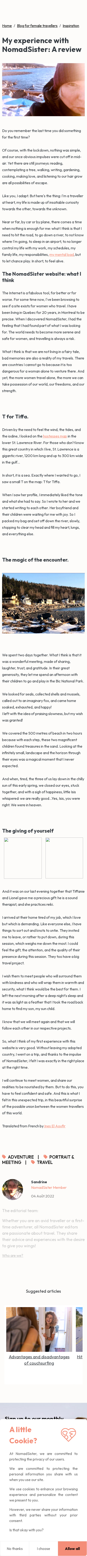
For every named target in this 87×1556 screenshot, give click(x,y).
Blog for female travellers (37, 25)
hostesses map (54, 436)
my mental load (61, 254)
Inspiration (71, 25)
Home (7, 25)
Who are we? (12, 1255)
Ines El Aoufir (54, 1126)
